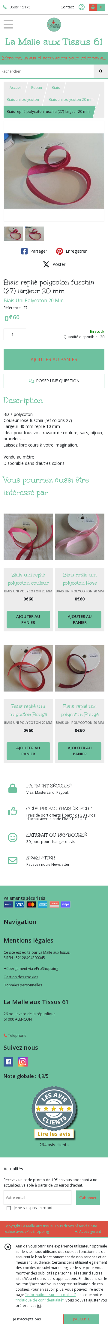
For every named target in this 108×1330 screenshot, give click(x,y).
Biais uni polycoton (23, 99)
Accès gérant (89, 1231)
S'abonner (88, 1197)
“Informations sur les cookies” (50, 1294)
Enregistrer (75, 251)
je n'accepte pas (27, 1319)
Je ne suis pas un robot (33, 1207)
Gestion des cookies (21, 976)
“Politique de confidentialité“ (40, 1300)
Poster (58, 264)
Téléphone (16, 1035)
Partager (38, 251)
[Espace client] (81, 7)
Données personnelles (23, 985)
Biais (56, 87)
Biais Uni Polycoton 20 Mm (34, 300)
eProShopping (37, 1231)
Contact (67, 7)
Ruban (36, 87)
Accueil (16, 87)
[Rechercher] (101, 71)
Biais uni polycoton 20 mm (71, 99)
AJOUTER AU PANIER (54, 359)
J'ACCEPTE (81, 1319)
